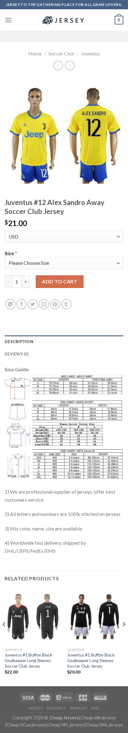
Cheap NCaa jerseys (26, 724)
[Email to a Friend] (44, 304)
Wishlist (79, 708)
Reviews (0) (17, 353)
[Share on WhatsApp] (10, 304)
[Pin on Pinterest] (55, 304)
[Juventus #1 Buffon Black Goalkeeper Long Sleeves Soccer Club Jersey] (33, 616)
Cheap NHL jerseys (104, 724)
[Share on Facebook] (21, 304)
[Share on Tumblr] (66, 304)
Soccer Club (61, 53)
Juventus (90, 53)
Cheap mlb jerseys (98, 717)
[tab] (64, 341)
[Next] (124, 637)
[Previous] (4, 637)
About (36, 708)
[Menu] (8, 20)
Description (19, 341)
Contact (56, 708)
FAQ (95, 708)
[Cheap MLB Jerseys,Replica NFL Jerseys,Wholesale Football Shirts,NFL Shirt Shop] (64, 20)
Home (35, 53)
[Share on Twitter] (33, 304)
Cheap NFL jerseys (66, 724)
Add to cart (59, 281)
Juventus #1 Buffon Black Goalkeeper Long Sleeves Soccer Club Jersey (28, 660)
